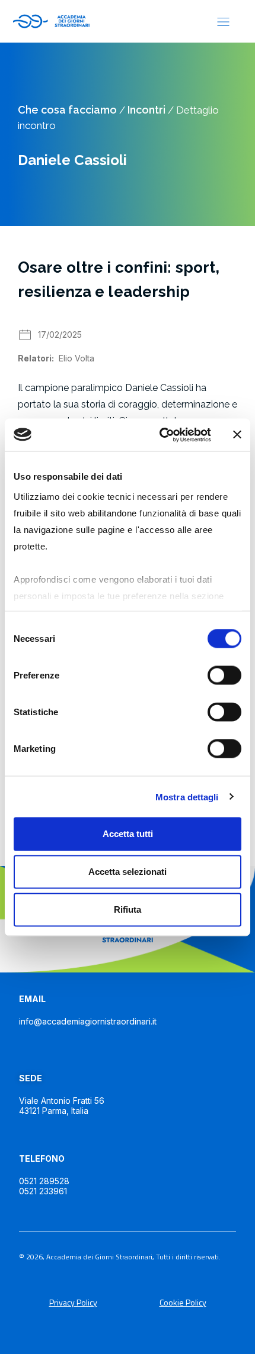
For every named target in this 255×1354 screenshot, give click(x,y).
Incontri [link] (146, 110)
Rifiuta (127, 909)
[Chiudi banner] (237, 435)
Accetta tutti (128, 834)
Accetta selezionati (127, 872)
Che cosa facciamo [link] (67, 110)
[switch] (224, 675)
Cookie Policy (183, 1302)
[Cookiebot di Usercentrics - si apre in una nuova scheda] (160, 434)
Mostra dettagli (187, 796)
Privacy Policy (73, 1302)
